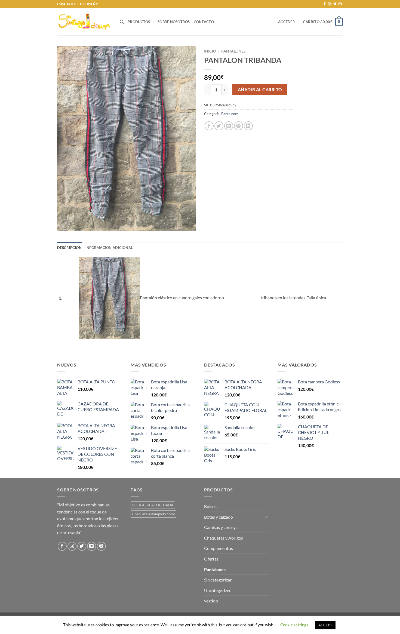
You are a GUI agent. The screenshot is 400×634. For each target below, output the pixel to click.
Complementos (218, 548)
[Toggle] (266, 516)
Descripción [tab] (69, 247)
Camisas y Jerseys (221, 527)
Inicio (210, 51)
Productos (139, 22)
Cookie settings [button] (294, 624)
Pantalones (233, 51)
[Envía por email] (228, 125)
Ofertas (211, 558)
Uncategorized (218, 590)
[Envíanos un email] (340, 4)
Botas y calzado (218, 516)
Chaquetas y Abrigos (223, 537)
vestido (211, 600)
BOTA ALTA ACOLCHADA (152, 505)
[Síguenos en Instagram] (329, 4)
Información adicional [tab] (109, 247)
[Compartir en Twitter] (218, 125)
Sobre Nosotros (174, 22)
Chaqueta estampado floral (153, 514)
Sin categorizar (218, 579)
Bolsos (210, 506)
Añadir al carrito (260, 89)
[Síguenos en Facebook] (324, 4)
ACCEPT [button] (325, 625)
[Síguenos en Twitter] (335, 4)
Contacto (204, 22)
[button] (286, 21)
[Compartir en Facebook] (209, 125)
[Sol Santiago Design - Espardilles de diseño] (84, 21)
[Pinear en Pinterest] (238, 125)
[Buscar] (122, 22)
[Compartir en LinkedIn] (248, 125)
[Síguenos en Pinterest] (101, 546)
